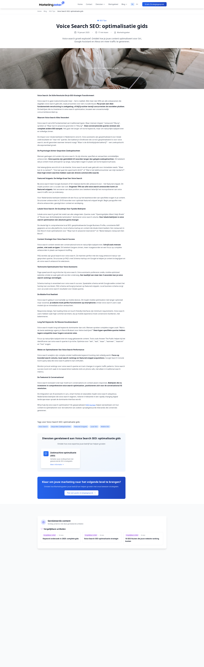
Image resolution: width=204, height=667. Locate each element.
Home (80, 4)
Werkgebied (113, 4)
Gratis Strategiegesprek (154, 4)
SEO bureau (91, 405)
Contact (89, 4)
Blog (123, 4)
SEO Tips (52, 11)
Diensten (99, 4)
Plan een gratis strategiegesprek (80, 493)
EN (137, 4)
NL (132, 4)
